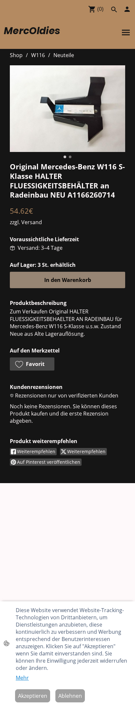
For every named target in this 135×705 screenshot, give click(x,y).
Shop (16, 55)
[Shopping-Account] (127, 9)
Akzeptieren (32, 695)
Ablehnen (70, 695)
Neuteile (63, 55)
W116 (38, 55)
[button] (114, 9)
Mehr (22, 677)
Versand (31, 222)
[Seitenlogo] (35, 41)
